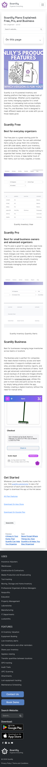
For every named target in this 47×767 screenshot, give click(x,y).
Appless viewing (8, 654)
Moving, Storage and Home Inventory (16, 584)
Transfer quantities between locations (16, 658)
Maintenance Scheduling (11, 685)
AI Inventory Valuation (10, 632)
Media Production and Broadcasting (16, 575)
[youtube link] (12, 742)
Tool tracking (6, 579)
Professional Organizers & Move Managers (18, 588)
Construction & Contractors (12, 570)
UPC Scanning (7, 671)
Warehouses (6, 566)
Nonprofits (5, 592)
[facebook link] (2, 742)
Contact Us (12, 694)
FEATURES (6, 626)
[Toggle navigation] (43, 5)
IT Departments (7, 614)
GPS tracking (6, 663)
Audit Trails (6, 667)
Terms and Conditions (20, 763)
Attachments (6, 676)
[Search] (20, 715)
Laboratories (6, 606)
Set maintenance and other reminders (16, 645)
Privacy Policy (6, 763)
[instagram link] (5, 742)
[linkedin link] (8, 742)
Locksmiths (5, 619)
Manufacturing (7, 610)
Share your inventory (9, 649)
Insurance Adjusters (9, 562)
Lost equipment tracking (11, 680)
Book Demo (12, 702)
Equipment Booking (9, 636)
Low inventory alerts (9, 641)
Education (5, 597)
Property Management (10, 601)
